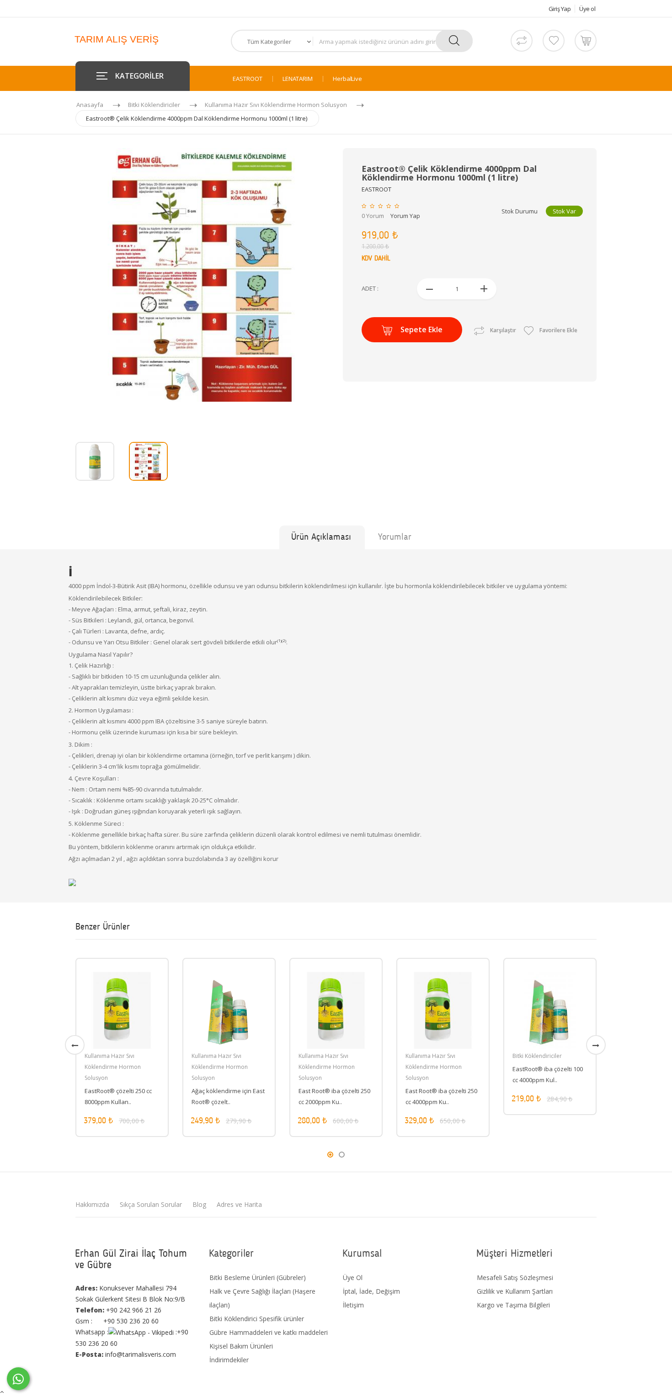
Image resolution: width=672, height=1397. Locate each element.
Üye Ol (353, 1277)
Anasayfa (89, 105)
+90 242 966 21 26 (118, 1310)
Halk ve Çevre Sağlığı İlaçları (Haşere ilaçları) (262, 1298)
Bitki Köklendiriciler (154, 105)
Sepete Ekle (421, 329)
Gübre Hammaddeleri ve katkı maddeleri (268, 1332)
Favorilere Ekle (557, 330)
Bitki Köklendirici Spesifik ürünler (256, 1318)
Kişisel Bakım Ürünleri (241, 1346)
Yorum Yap (405, 216)
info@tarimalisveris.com (125, 1354)
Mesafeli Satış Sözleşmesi (515, 1277)
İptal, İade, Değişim (371, 1291)
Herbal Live (347, 79)
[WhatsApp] (18, 1378)
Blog (199, 1204)
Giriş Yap (560, 9)
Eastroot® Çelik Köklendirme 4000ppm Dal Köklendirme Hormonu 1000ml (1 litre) (196, 118)
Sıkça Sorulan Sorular (151, 1204)
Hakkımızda (92, 1204)
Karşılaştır (503, 330)
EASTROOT (247, 79)
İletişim (353, 1305)
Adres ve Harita (239, 1204)
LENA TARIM (298, 79)
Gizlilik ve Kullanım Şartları (515, 1291)
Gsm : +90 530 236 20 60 (117, 1321)
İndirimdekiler (229, 1359)
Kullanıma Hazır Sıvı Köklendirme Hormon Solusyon (276, 105)
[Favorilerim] (554, 41)
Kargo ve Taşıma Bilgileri (513, 1305)
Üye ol (587, 9)
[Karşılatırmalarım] (522, 41)
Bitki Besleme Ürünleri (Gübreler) (257, 1277)
